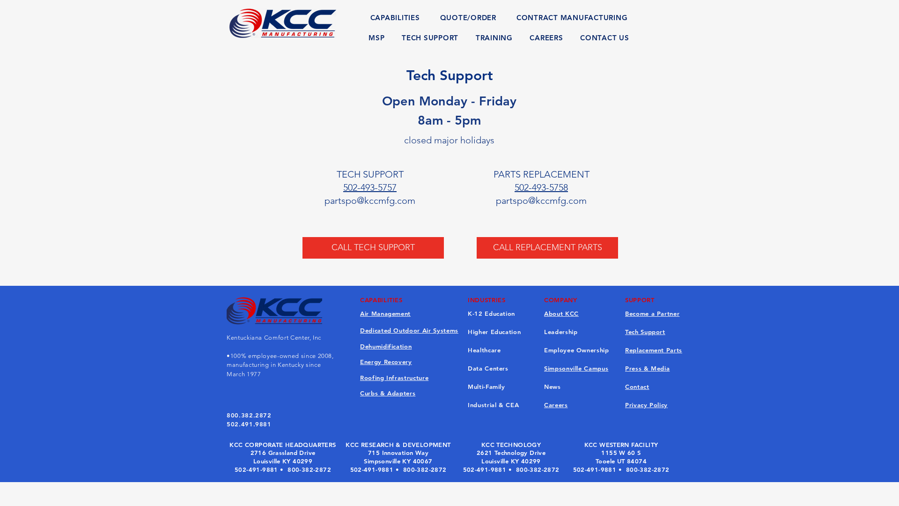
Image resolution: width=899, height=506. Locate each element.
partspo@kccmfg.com (369, 200)
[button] (395, 17)
